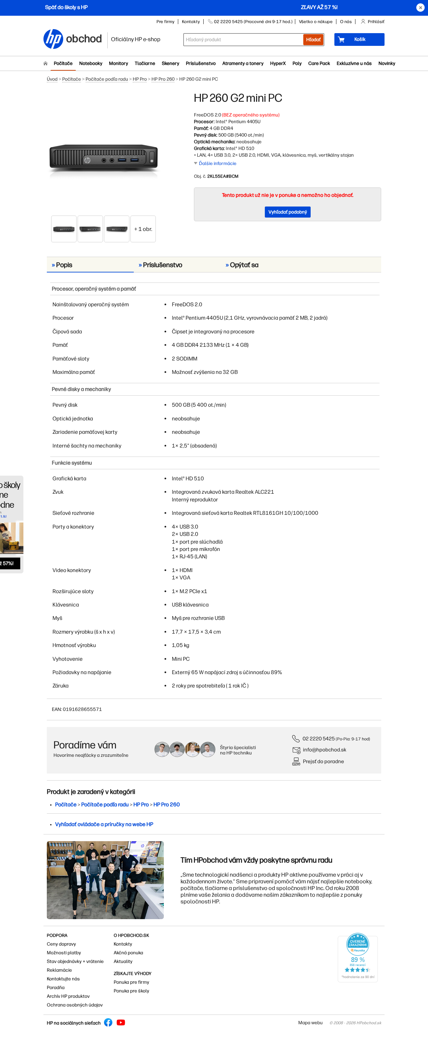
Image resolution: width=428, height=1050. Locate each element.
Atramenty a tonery (242, 63)
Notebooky (90, 63)
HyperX (278, 63)
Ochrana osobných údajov (75, 1005)
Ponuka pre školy (131, 991)
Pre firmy (165, 21)
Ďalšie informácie (217, 163)
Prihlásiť (376, 21)
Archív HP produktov (68, 996)
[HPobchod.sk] (53, 39)
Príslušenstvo (201, 63)
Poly (297, 63)
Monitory (118, 63)
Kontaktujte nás (63, 979)
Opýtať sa (242, 265)
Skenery (170, 63)
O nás (346, 21)
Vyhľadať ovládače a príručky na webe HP (104, 824)
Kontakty (191, 21)
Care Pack (319, 63)
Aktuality (123, 961)
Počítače (63, 63)
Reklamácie (59, 970)
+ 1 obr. (143, 229)
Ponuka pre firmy (131, 982)
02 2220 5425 (319, 738)
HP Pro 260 (163, 79)
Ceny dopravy (61, 944)
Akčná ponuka (128, 953)
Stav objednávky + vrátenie (75, 961)
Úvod (52, 79)
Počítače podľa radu (107, 79)
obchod (84, 37)
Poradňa (56, 987)
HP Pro (140, 79)
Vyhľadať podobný (287, 212)
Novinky (387, 63)
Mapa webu (310, 1023)
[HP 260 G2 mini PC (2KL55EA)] (103, 153)
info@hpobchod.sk (324, 749)
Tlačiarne (145, 63)
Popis (62, 265)
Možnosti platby (64, 953)
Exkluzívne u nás (354, 63)
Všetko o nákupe (316, 21)
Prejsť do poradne (323, 761)
